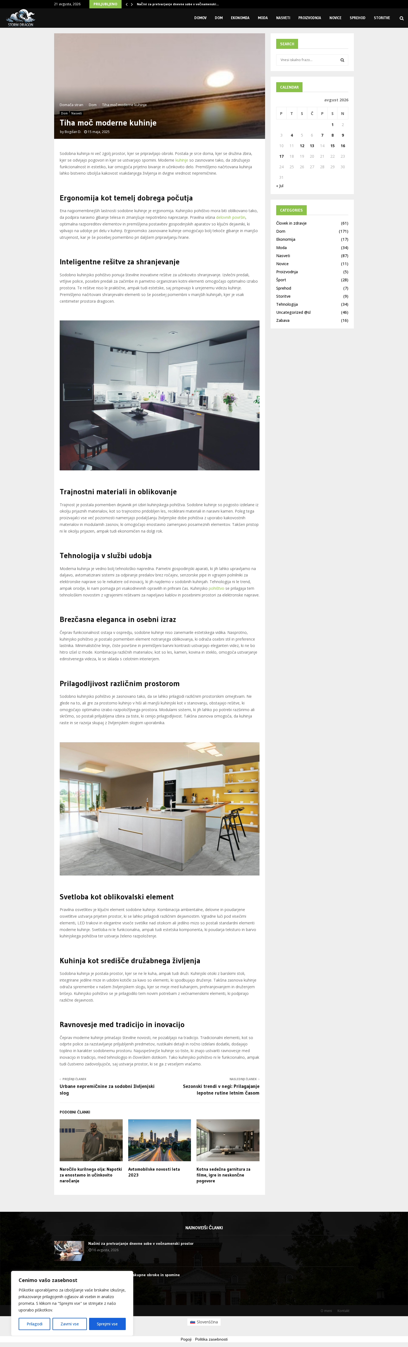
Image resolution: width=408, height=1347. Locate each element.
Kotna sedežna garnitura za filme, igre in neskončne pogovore (223, 1174)
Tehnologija (287, 304)
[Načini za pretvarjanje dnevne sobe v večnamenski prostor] (69, 1251)
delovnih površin (230, 217)
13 (312, 145)
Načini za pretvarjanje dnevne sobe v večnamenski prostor (140, 1243)
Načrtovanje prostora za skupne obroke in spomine (134, 1274)
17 (281, 156)
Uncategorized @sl (293, 312)
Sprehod (358, 18)
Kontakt (343, 1310)
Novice (335, 18)
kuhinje (181, 160)
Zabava (282, 320)
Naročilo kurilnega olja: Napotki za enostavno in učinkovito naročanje (91, 1174)
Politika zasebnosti (211, 1339)
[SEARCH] (342, 60)
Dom (219, 18)
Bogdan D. (73, 131)
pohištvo (216, 588)
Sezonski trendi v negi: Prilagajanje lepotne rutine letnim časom (221, 1089)
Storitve (382, 18)
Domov (200, 18)
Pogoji (186, 1339)
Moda (263, 18)
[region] (72, 1303)
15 (332, 145)
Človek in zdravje (291, 223)
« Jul (279, 185)
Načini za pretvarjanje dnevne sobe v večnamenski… (178, 4)
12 (302, 145)
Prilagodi (34, 1323)
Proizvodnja (309, 18)
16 (343, 145)
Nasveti (283, 18)
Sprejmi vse (107, 1323)
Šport (281, 279)
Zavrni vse (70, 1323)
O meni (326, 1310)
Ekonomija (240, 18)
